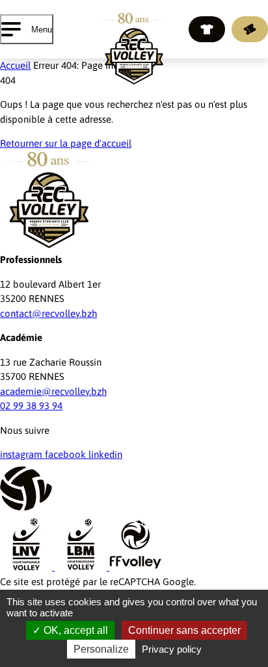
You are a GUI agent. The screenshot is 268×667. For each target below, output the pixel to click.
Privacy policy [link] (172, 649)
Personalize (101, 649)
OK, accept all (74, 630)
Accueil (15, 65)
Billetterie (250, 29)
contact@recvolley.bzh (48, 313)
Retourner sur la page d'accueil (65, 143)
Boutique (207, 29)
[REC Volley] (134, 48)
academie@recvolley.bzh (53, 391)
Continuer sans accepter (184, 630)
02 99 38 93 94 (31, 405)
